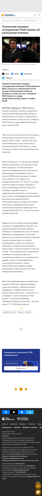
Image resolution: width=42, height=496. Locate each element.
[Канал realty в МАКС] (6, 412)
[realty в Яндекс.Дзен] (14, 412)
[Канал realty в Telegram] (30, 412)
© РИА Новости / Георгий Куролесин (12, 64)
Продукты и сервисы (29, 427)
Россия (28, 312)
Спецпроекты (7, 427)
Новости (5, 424)
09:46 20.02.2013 (7, 20)
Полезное (31, 424)
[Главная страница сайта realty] (12, 15)
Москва (20, 312)
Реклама (17, 427)
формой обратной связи (21, 470)
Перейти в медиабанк (30, 64)
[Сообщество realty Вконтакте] (22, 412)
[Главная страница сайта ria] (2, 15)
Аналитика (13, 424)
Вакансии (5, 436)
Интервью (22, 424)
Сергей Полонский (9, 312)
